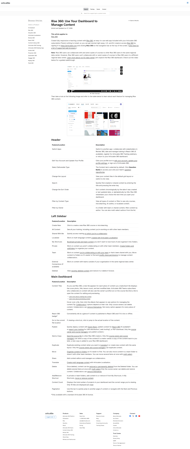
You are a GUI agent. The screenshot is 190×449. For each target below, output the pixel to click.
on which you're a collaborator (96, 234)
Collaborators (81, 304)
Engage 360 (31, 58)
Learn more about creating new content (80, 296)
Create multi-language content (78, 362)
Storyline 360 (32, 33)
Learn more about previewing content (79, 299)
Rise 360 (30, 30)
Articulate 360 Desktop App (36, 48)
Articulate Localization (34, 35)
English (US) (51, 417)
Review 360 (31, 38)
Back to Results (134, 20)
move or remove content (84, 378)
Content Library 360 (33, 43)
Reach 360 (31, 40)
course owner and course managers (92, 348)
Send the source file (74, 336)
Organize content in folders (77, 352)
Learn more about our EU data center (81, 58)
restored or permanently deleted (101, 366)
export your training (76, 329)
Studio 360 (31, 50)
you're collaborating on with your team (94, 252)
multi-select (127, 354)
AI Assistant (31, 28)
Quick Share (92, 327)
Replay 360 (31, 60)
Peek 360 (30, 63)
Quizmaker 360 (32, 55)
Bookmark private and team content (80, 242)
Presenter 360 (32, 53)
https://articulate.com (69, 46)
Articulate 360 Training (34, 45)
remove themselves (94, 307)
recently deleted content (80, 271)
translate (103, 345)
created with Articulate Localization (104, 238)
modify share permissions (108, 255)
